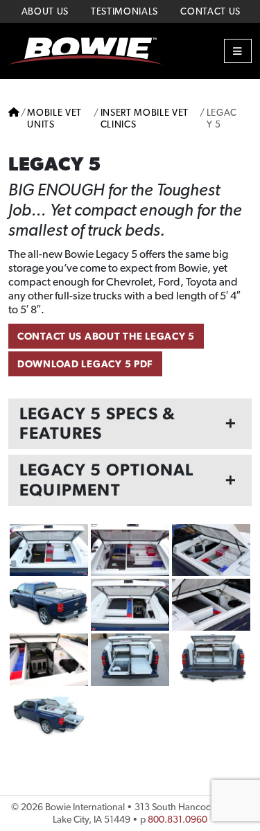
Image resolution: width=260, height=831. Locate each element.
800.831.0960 (177, 819)
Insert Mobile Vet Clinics (145, 118)
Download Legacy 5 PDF (85, 363)
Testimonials (124, 11)
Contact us (210, 11)
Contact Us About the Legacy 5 (106, 336)
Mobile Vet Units (54, 118)
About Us (45, 11)
